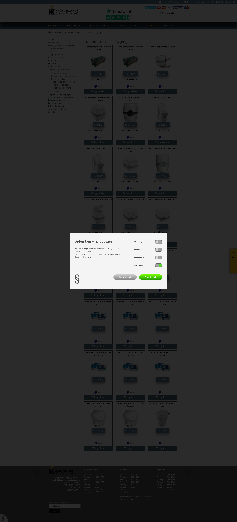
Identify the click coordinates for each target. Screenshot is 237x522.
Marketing (138, 242)
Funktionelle (139, 257)
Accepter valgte (125, 277)
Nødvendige (138, 265)
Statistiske (138, 250)
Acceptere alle (151, 277)
